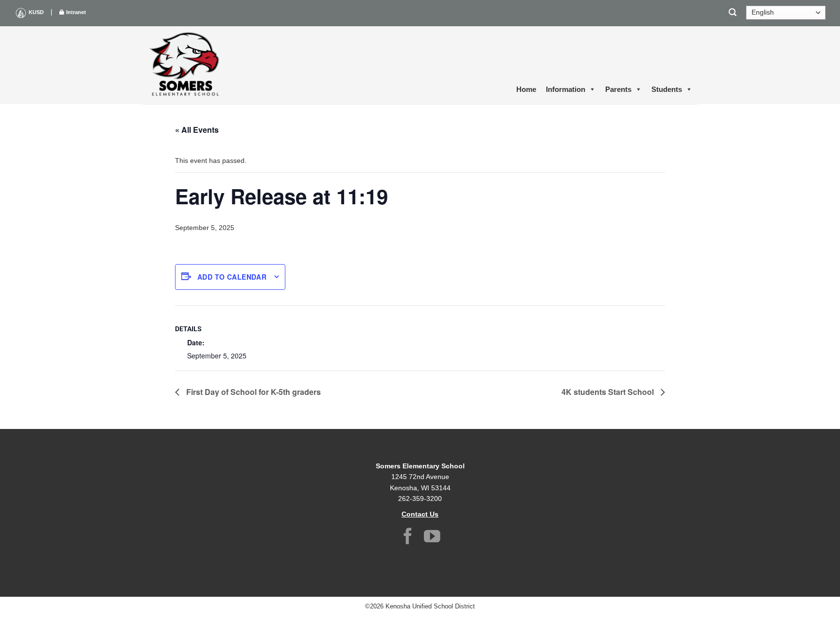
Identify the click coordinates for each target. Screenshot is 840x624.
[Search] (733, 13)
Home (526, 89)
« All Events (197, 129)
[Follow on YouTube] (432, 538)
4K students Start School (608, 391)
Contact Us (420, 514)
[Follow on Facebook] (408, 538)
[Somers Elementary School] (186, 65)
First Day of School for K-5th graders (252, 391)
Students (666, 89)
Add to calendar (231, 277)
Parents (618, 89)
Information (565, 89)
